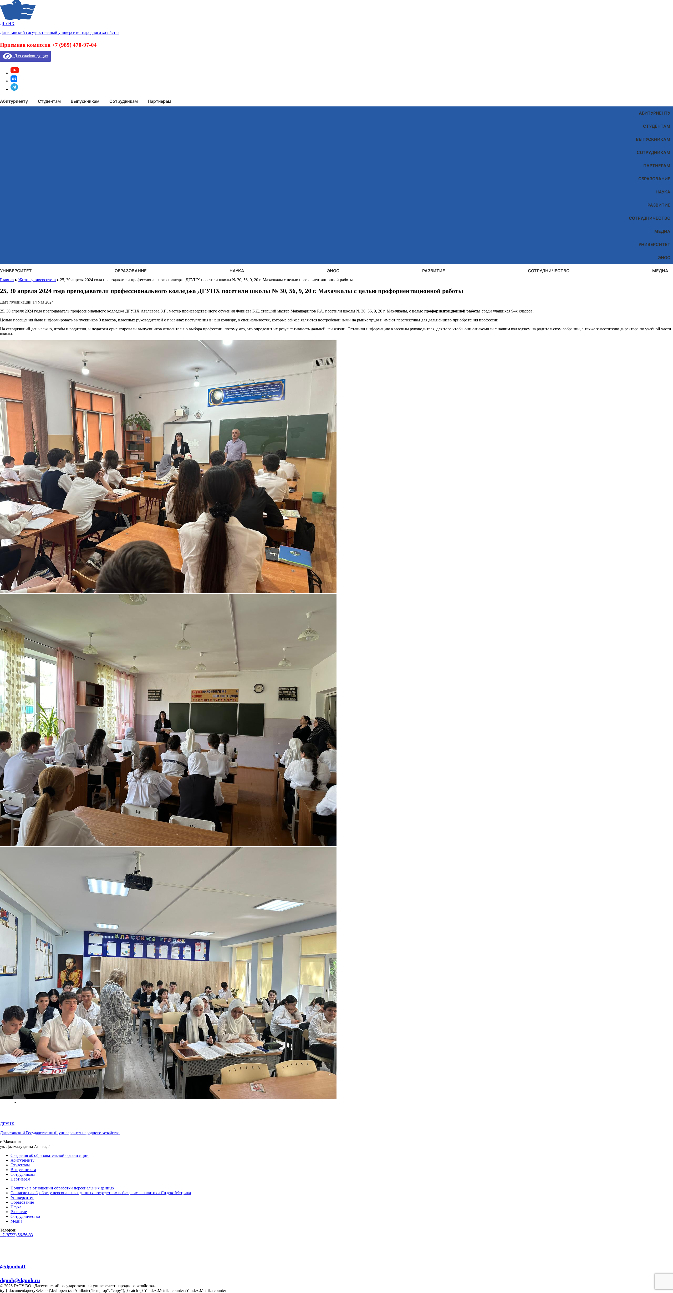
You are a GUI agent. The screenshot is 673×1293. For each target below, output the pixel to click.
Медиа (662, 231)
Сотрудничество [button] (548, 270)
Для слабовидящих (30, 56)
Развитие (658, 205)
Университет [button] (16, 270)
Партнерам (656, 165)
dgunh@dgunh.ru (20, 1280)
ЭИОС (664, 257)
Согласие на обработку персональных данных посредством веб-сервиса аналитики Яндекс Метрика (101, 1193)
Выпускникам (653, 139)
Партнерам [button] (159, 101)
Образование (654, 178)
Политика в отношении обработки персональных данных (62, 1188)
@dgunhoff (13, 1266)
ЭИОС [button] (333, 270)
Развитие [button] (433, 270)
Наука (663, 191)
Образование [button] (131, 270)
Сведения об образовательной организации (50, 1155)
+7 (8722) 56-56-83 (16, 1235)
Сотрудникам (653, 152)
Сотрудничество (649, 218)
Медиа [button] (660, 270)
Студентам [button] (49, 101)
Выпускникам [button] (85, 101)
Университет (654, 244)
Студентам (656, 126)
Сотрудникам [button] (123, 101)
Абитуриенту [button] (14, 101)
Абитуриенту (654, 113)
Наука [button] (237, 270)
